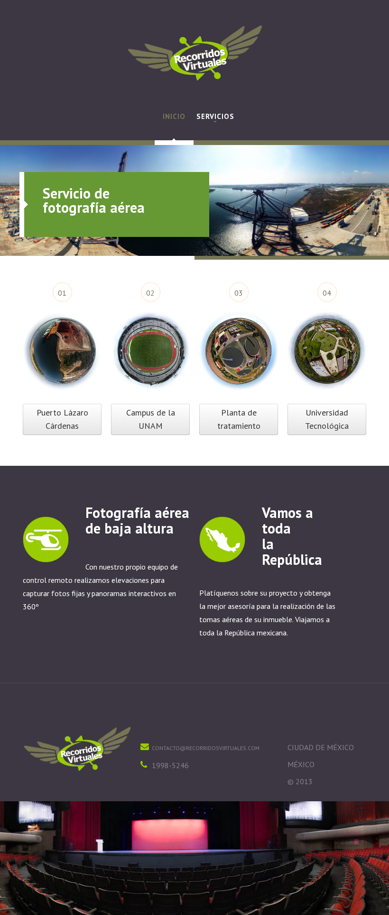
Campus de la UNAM (150, 419)
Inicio (174, 116)
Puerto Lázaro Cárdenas (62, 419)
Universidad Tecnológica (327, 419)
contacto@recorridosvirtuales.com (205, 748)
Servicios (215, 116)
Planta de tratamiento (238, 419)
